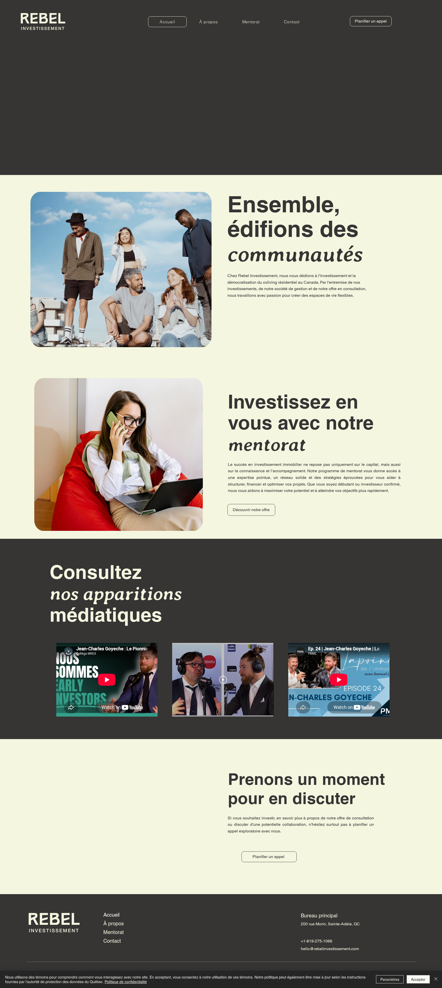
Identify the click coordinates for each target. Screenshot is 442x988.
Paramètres (389, 979)
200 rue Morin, (314, 923)
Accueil (111, 915)
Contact (112, 941)
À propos (113, 923)
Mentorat (113, 932)
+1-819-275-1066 (316, 941)
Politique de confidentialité (126, 981)
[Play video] (223, 680)
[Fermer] (436, 979)
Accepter (418, 979)
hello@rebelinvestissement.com (330, 948)
